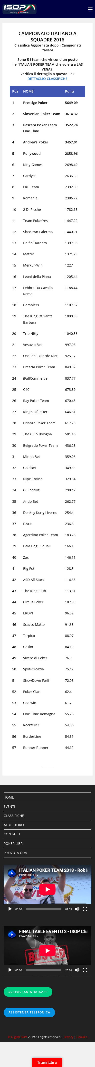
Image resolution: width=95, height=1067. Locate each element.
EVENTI (9, 806)
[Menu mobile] (90, 9)
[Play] (10, 909)
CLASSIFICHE (14, 815)
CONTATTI (12, 834)
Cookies (81, 1037)
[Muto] (77, 909)
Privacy (68, 1037)
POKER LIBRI (14, 843)
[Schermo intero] (85, 909)
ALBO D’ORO (14, 825)
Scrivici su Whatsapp (28, 992)
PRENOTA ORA (15, 852)
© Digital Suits (18, 1037)
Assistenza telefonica (29, 1012)
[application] (47, 889)
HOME (9, 797)
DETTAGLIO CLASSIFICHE (47, 78)
